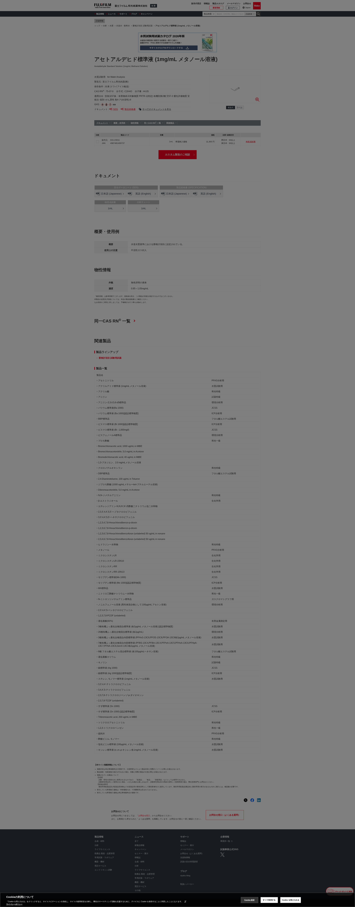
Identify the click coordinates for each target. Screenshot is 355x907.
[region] (177, 900)
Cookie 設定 (249, 900)
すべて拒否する (269, 900)
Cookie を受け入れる (290, 900)
